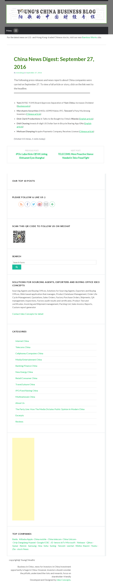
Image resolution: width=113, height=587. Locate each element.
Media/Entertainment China (28, 359)
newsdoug (20, 73)
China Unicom (69, 539)
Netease (81, 542)
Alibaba (23, 539)
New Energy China (24, 372)
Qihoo (89, 542)
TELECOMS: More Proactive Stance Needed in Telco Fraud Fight (75, 154)
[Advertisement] (23, 479)
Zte (14, 549)
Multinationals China (25, 396)
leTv (63, 542)
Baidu (15, 539)
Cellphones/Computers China (29, 353)
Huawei (32, 542)
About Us (20, 403)
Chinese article (34, 114)
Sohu (46, 545)
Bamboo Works (89, 37)
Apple (30, 539)
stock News (23, 549)
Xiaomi (86, 545)
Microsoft (70, 542)
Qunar (15, 545)
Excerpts (19, 415)
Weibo (79, 545)
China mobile (40, 539)
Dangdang (23, 542)
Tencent (61, 545)
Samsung (32, 545)
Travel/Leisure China (25, 384)
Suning (53, 545)
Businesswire (23, 106)
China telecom (54, 539)
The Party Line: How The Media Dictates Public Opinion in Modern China (49, 409)
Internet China (22, 341)
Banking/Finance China (26, 365)
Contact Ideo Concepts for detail (27, 314)
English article (86, 118)
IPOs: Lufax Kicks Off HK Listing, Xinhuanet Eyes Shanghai (32, 154)
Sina (40, 545)
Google (40, 542)
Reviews (19, 421)
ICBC (47, 542)
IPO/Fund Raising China (26, 390)
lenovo (57, 542)
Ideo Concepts (64, 579)
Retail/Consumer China (26, 378)
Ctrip (15, 542)
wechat (70, 545)
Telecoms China (22, 347)
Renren (24, 545)
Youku (94, 545)
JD (52, 542)
